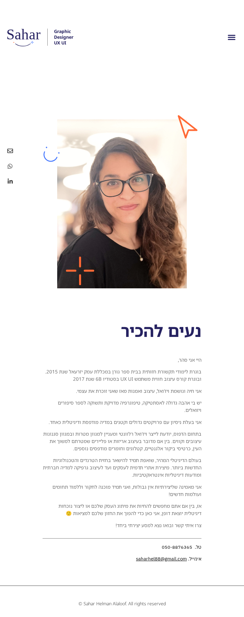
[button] (231, 37)
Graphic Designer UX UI (63, 37)
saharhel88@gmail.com (161, 559)
